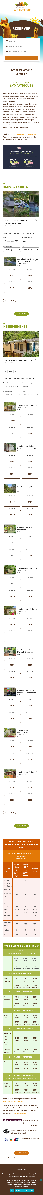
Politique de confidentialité (21, 1174)
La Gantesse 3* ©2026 (21, 1169)
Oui (12, 1191)
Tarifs (20, 1176)
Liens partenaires (35, 1174)
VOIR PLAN (21, 314)
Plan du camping (13, 1176)
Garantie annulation (29, 1176)
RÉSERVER (21, 1153)
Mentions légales (7, 1174)
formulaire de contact (16, 125)
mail (14, 122)
